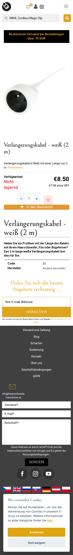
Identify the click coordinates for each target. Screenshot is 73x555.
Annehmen (36, 532)
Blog (36, 336)
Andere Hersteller (54, 268)
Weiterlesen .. (16, 167)
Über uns (36, 363)
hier (50, 520)
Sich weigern (36, 542)
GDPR (36, 376)
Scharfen (36, 343)
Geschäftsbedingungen (36, 369)
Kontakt (36, 356)
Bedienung (36, 349)
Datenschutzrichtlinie (19, 450)
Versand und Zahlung (36, 330)
